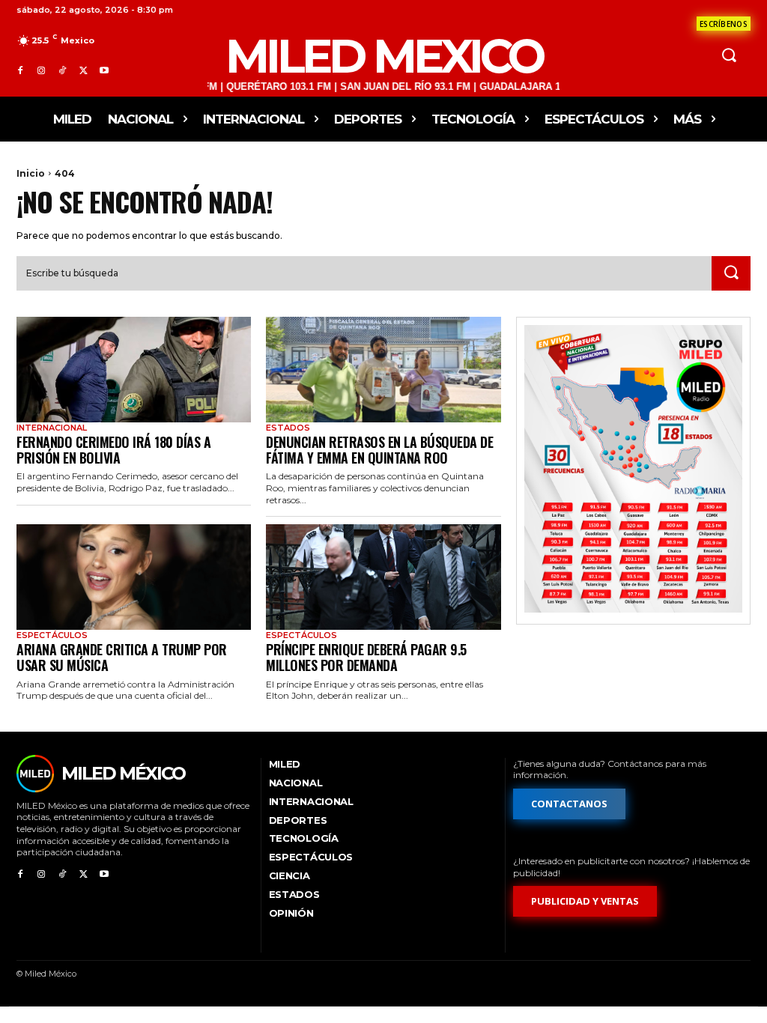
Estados (288, 428)
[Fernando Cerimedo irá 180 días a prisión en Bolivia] (133, 369)
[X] (83, 71)
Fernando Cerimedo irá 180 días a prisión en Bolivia (113, 449)
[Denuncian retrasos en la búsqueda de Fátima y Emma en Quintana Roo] (383, 369)
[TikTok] (62, 71)
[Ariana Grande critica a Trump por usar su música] (133, 577)
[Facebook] (20, 71)
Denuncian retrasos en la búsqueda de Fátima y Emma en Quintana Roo (379, 449)
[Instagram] (41, 71)
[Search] (731, 273)
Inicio (30, 173)
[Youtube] (104, 71)
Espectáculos (52, 635)
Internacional (51, 428)
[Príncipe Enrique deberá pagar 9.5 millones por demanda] (383, 577)
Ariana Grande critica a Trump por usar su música (121, 657)
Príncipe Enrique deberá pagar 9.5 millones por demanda (366, 657)
